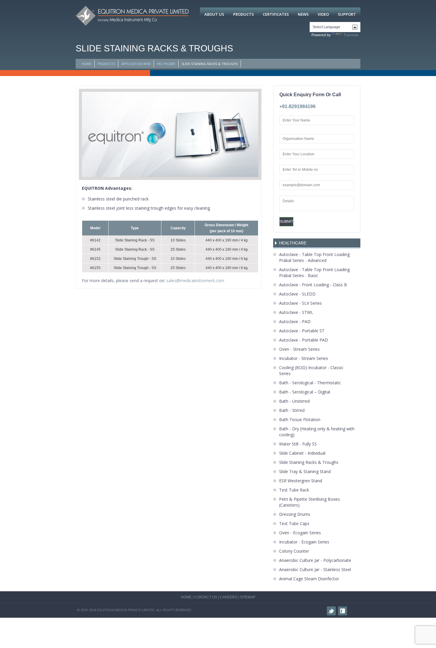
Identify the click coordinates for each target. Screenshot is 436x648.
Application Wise (136, 63)
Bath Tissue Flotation (299, 419)
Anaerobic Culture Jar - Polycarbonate (315, 560)
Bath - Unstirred (294, 401)
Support (347, 14)
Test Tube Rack (294, 490)
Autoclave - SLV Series (300, 303)
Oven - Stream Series (299, 349)
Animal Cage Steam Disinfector (309, 578)
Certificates (276, 14)
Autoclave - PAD (295, 321)
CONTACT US (205, 597)
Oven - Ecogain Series (300, 532)
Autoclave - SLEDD (297, 294)
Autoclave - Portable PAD (303, 340)
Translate (351, 35)
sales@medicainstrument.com (195, 280)
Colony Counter (294, 551)
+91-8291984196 (297, 106)
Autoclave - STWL (296, 312)
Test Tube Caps (294, 523)
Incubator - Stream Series (303, 358)
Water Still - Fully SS (298, 444)
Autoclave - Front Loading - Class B (313, 284)
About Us (214, 14)
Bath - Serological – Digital (304, 392)
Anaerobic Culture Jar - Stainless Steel (315, 569)
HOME (86, 63)
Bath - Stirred (292, 410)
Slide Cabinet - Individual (302, 453)
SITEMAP (247, 597)
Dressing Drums (294, 514)
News (303, 14)
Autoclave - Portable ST (301, 331)
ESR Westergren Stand (300, 480)
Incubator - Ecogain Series (304, 542)
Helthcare (166, 63)
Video (323, 14)
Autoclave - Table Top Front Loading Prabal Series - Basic (314, 272)
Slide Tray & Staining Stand (305, 471)
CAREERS (228, 597)
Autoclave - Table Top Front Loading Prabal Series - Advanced (314, 257)
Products (243, 14)
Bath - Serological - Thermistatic (310, 382)
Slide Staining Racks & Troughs (308, 462)
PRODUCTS (106, 63)
